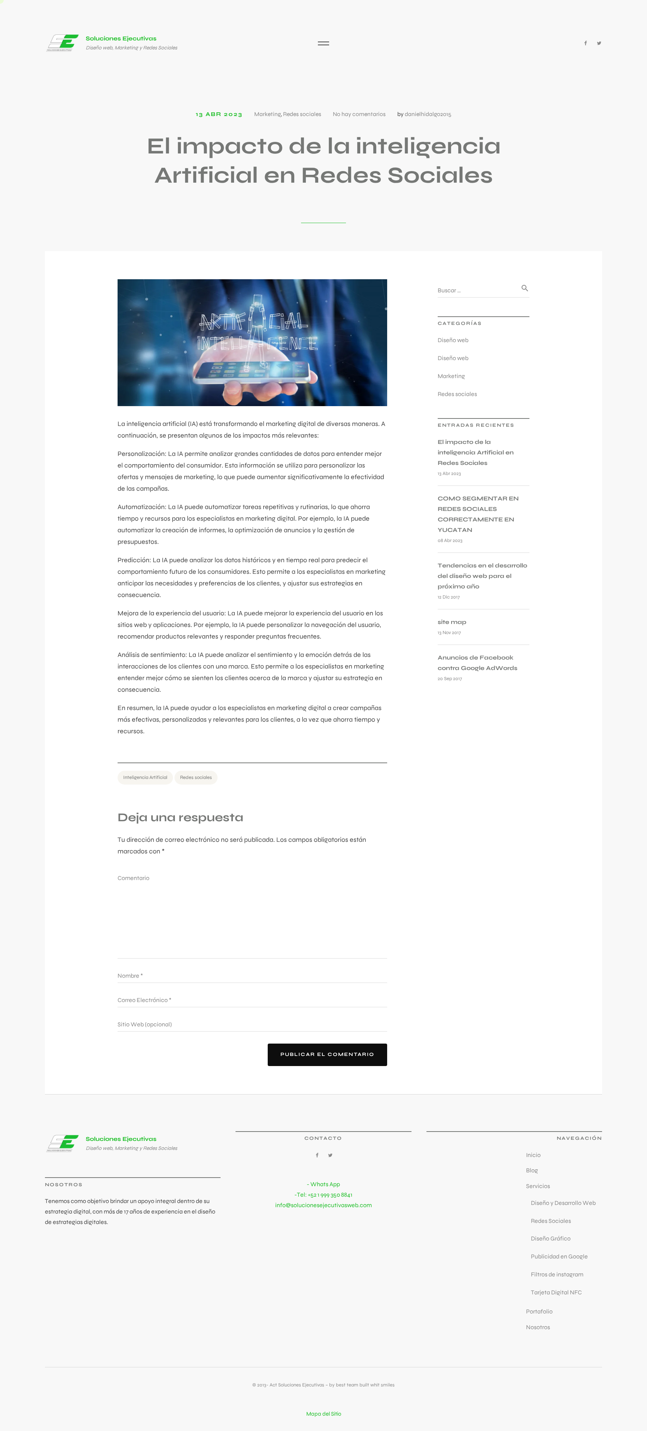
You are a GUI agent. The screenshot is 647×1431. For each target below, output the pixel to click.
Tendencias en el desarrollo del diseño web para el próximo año (482, 576)
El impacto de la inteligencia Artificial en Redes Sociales (476, 452)
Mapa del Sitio (323, 1413)
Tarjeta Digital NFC (556, 1292)
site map (452, 621)
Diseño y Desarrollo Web (563, 1202)
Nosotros (538, 1327)
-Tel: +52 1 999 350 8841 (323, 1194)
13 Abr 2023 (219, 114)
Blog (532, 1170)
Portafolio (539, 1311)
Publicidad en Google (559, 1256)
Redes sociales (302, 114)
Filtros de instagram (557, 1274)
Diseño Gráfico (551, 1238)
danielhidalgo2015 (428, 114)
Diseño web (453, 340)
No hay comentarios (359, 114)
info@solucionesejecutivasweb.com (323, 1205)
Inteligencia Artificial (145, 777)
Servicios (538, 1186)
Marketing (267, 114)
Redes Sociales (551, 1220)
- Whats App (323, 1184)
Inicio (533, 1154)
